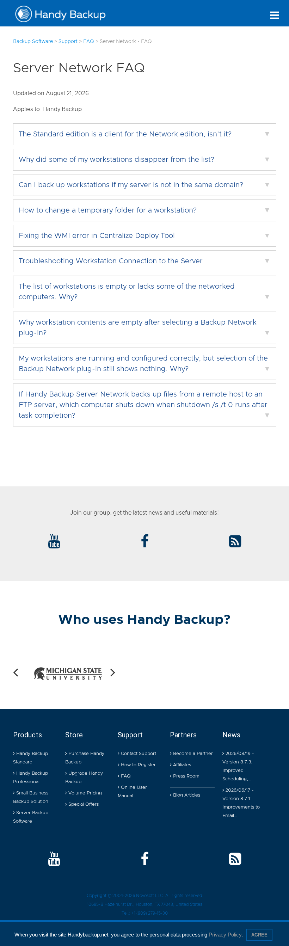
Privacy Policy (225, 935)
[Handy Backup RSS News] (235, 542)
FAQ (125, 776)
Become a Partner (192, 753)
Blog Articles (186, 795)
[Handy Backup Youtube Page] (54, 860)
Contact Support (137, 753)
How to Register (137, 765)
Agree (259, 935)
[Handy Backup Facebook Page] (145, 860)
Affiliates (181, 765)
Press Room (185, 776)
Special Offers (83, 804)
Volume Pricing (84, 793)
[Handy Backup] (65, 14)
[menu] (274, 15)
